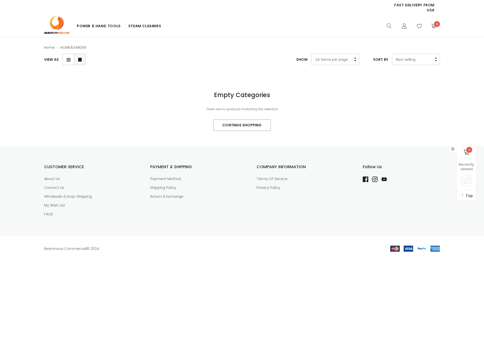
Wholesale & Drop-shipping (68, 196)
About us (52, 178)
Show (302, 59)
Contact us (54, 187)
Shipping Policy (163, 187)
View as (51, 59)
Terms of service (272, 178)
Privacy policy (268, 187)
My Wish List (54, 205)
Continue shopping (241, 125)
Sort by (380, 59)
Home (49, 47)
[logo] (56, 26)
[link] (389, 25)
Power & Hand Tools (99, 25)
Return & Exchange (166, 196)
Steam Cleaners (144, 25)
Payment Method (165, 178)
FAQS (48, 214)
